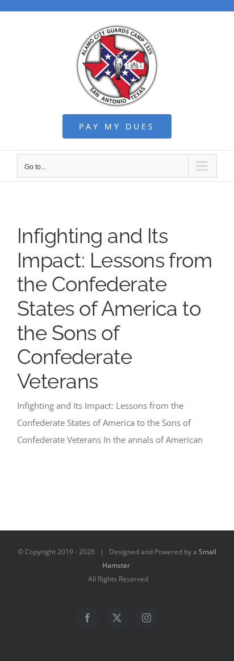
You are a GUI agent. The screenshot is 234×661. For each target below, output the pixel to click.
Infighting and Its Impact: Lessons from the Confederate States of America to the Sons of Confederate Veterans (114, 308)
